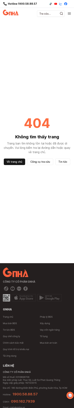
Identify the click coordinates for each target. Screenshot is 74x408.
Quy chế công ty (11, 336)
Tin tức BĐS (9, 329)
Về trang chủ (14, 161)
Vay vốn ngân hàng (50, 329)
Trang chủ (8, 316)
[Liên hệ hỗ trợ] (70, 395)
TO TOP (68, 405)
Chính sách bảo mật (13, 342)
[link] (20, 4)
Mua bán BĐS (10, 323)
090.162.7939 (23, 401)
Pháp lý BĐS (46, 316)
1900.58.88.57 (25, 394)
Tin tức (62, 161)
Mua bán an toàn (48, 342)
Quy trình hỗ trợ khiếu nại (16, 349)
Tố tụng (44, 336)
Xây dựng (45, 323)
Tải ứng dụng (9, 355)
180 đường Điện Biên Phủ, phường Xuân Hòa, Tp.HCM (39, 388)
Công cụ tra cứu (40, 161)
